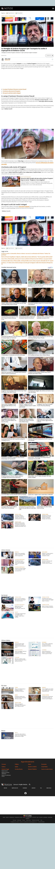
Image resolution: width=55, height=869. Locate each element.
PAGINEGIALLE (11, 817)
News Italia (48, 787)
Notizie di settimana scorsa (6, 776)
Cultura (3, 766)
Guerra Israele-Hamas (47, 769)
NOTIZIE (8, 8)
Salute (16, 766)
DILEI (38, 817)
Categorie (25, 787)
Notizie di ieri (5, 771)
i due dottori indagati (23, 206)
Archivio (33, 787)
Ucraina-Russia (18, 769)
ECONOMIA (44, 642)
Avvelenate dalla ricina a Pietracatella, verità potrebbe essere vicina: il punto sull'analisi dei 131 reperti (27, 260)
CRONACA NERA (12, 16)
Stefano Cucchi (6, 211)
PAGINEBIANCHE (29, 817)
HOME (2, 16)
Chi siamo (14, 820)
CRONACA (6, 16)
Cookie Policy (28, 820)
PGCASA (24, 817)
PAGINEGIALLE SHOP (18, 817)
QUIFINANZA (45, 817)
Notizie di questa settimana (5, 773)
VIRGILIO (7, 817)
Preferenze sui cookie (35, 820)
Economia (43, 764)
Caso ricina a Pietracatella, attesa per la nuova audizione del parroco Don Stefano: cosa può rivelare (26, 259)
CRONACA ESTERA (45, 597)
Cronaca (4, 764)
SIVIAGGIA (41, 817)
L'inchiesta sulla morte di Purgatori (11, 91)
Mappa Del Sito (15, 787)
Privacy (23, 820)
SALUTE (16, 612)
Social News (44, 766)
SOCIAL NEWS (44, 552)
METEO (16, 695)
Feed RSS (5, 787)
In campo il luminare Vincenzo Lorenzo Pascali (14, 89)
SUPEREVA (27, 818)
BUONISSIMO (50, 817)
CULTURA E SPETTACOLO (19, 559)
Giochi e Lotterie (32, 766)
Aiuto (41, 820)
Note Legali (19, 820)
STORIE (16, 687)
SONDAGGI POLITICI (18, 649)
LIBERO (4, 817)
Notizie (8, 784)
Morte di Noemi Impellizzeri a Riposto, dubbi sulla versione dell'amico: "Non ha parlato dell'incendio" (27, 257)
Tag (41, 787)
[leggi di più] (52, 59)
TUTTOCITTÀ (34, 817)
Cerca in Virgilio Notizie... (20, 784)
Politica (17, 764)
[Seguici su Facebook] (25, 793)
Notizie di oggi (5, 769)
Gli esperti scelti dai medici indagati (12, 93)
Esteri (29, 764)
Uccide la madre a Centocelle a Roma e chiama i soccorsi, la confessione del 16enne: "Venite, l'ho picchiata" (25, 254)
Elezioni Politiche (32, 769)
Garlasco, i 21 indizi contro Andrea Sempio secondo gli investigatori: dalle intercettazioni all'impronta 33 (27, 263)
